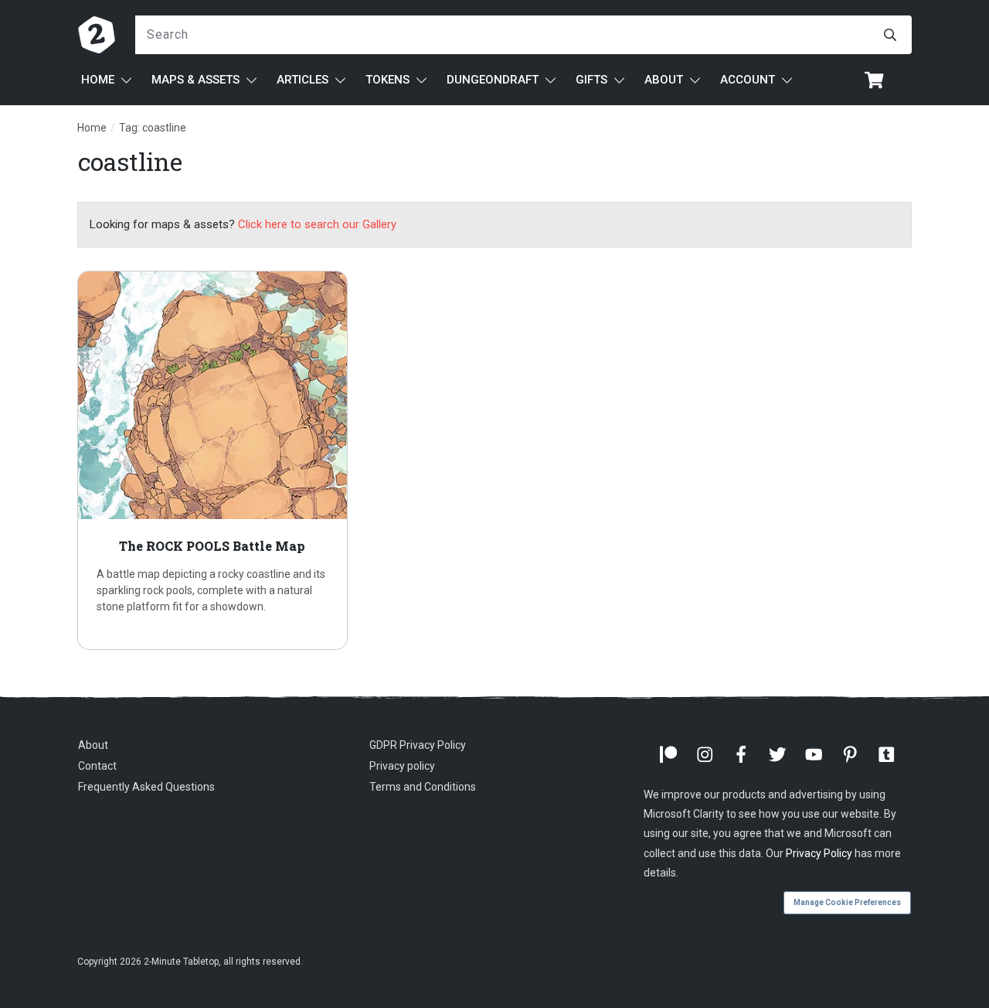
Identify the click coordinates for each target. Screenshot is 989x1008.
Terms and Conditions (422, 787)
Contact (97, 766)
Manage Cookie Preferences (847, 902)
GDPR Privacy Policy (417, 745)
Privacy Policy (819, 853)
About (93, 745)
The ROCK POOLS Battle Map (212, 460)
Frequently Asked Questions (146, 787)
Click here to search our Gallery (317, 224)
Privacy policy (402, 766)
